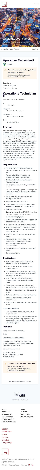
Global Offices (7, 417)
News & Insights (26, 417)
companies (4, 49)
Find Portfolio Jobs (9, 422)
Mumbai (5, 440)
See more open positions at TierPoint (20, 381)
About (4, 409)
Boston (5, 429)
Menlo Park (6, 431)
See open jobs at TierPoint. (16, 72)
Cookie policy (24, 399)
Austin (4, 434)
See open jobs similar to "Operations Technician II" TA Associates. (19, 76)
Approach (5, 412)
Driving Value (25, 414)
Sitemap (23, 465)
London (5, 437)
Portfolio (23, 412)
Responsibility (7, 414)
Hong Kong (7, 443)
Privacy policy (15, 399)
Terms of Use (14, 465)
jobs (11, 49)
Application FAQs (9, 352)
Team (22, 409)
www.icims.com (8, 357)
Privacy (4, 465)
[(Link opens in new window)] (29, 465)
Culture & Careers (8, 419)
